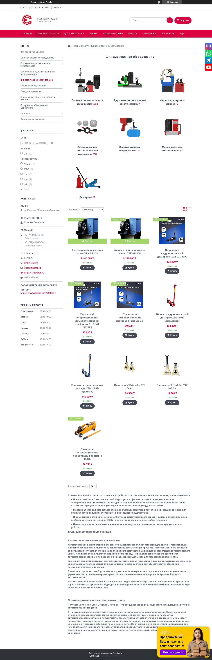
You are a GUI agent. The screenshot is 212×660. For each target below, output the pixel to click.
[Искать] (170, 20)
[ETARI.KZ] (27, 26)
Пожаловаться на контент (110, 656)
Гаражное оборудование (33, 85)
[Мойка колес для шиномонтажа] (172, 127)
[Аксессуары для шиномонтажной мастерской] (87, 127)
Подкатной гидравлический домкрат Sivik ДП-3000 (172, 253)
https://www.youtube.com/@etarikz (38, 293)
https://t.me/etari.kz (34, 272)
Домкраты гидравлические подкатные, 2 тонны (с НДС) (87, 454)
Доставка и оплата (74, 33)
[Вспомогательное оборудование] (130, 127)
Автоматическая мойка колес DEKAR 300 (129, 251)
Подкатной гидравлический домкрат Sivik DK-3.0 (129, 317)
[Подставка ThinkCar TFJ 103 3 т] (172, 365)
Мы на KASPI (168, 33)
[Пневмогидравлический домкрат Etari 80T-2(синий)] (87, 365)
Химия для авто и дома (32, 119)
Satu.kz (120, 653)
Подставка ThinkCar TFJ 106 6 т (129, 386)
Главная (27, 33)
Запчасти (25, 113)
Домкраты (85, 197)
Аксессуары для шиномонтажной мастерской (87, 150)
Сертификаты (149, 33)
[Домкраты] (87, 177)
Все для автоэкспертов (32, 52)
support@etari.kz (32, 268)
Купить (89, 268)
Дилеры (94, 33)
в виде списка (190, 209)
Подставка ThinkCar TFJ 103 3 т (172, 386)
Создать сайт (37, 2)
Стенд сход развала (30, 91)
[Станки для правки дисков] (172, 80)
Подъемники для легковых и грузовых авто (35, 64)
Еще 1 (26, 189)
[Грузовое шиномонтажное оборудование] (130, 80)
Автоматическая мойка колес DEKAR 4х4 (87, 251)
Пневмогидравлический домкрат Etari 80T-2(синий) (87, 388)
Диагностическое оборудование (37, 57)
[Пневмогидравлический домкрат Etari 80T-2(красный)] (172, 295)
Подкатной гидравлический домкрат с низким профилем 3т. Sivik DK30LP (87, 321)
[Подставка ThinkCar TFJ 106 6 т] (130, 365)
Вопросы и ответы (113, 33)
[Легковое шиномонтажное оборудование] (87, 80)
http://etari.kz (31, 263)
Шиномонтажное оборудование (36, 80)
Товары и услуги (80, 46)
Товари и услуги (46, 33)
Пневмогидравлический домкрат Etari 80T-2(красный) (172, 317)
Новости (132, 33)
